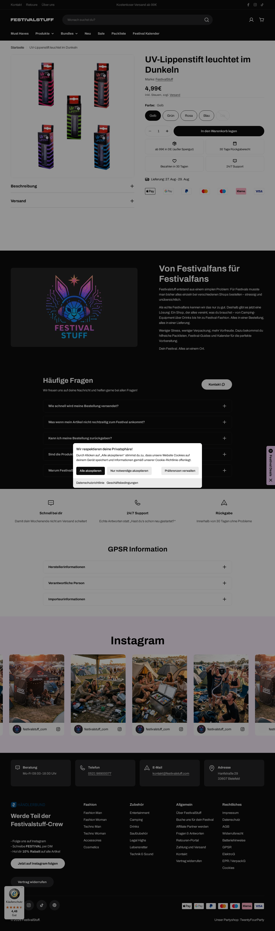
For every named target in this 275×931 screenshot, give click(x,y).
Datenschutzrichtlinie (90, 482)
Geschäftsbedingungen (122, 482)
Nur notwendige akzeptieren (129, 470)
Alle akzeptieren (90, 470)
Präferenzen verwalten (180, 470)
